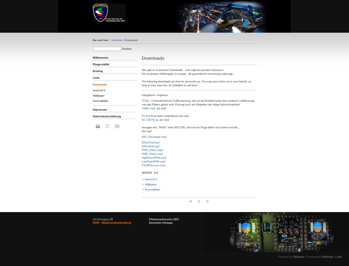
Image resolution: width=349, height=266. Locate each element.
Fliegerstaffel (101, 64)
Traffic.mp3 (148, 108)
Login (338, 256)
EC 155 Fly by (150, 119)
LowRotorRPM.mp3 (153, 161)
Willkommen (100, 57)
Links (96, 77)
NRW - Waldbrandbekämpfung (112, 222)
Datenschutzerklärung (107, 116)
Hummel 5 (151, 179)
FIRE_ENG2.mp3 (152, 153)
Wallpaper (151, 184)
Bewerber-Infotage (161, 222)
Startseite (116, 40)
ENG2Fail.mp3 (150, 146)
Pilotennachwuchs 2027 (164, 219)
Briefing (98, 71)
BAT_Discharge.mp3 (154, 136)
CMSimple (298, 256)
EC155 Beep (149, 115)
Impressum (100, 109)
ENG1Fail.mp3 (150, 142)
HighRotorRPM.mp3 (154, 157)
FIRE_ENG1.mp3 (152, 150)
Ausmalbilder (152, 189)
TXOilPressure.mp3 (153, 165)
